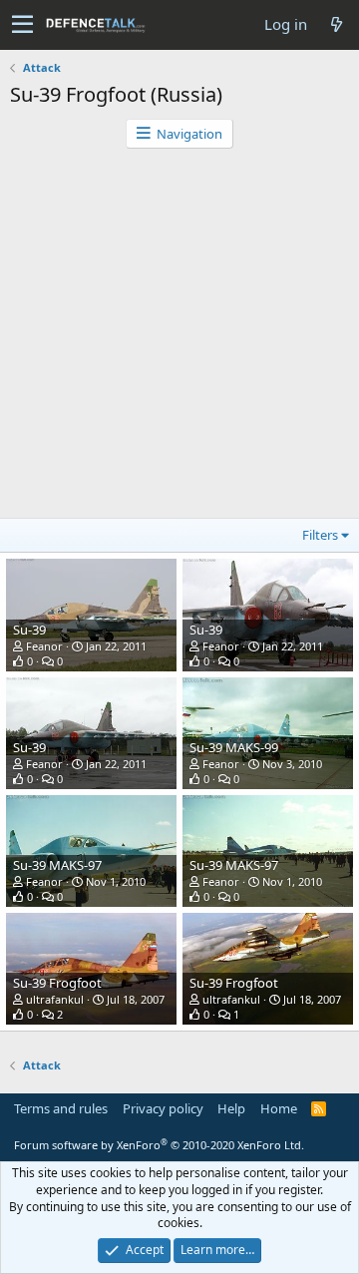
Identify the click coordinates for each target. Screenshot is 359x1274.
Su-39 (29, 629)
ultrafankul (55, 999)
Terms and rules (61, 1108)
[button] (22, 25)
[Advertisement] (179, 338)
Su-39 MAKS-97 (57, 865)
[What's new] (336, 24)
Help (231, 1108)
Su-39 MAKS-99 (233, 747)
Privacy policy (163, 1108)
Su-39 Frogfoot (57, 983)
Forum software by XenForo (159, 1144)
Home (278, 1108)
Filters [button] (320, 535)
